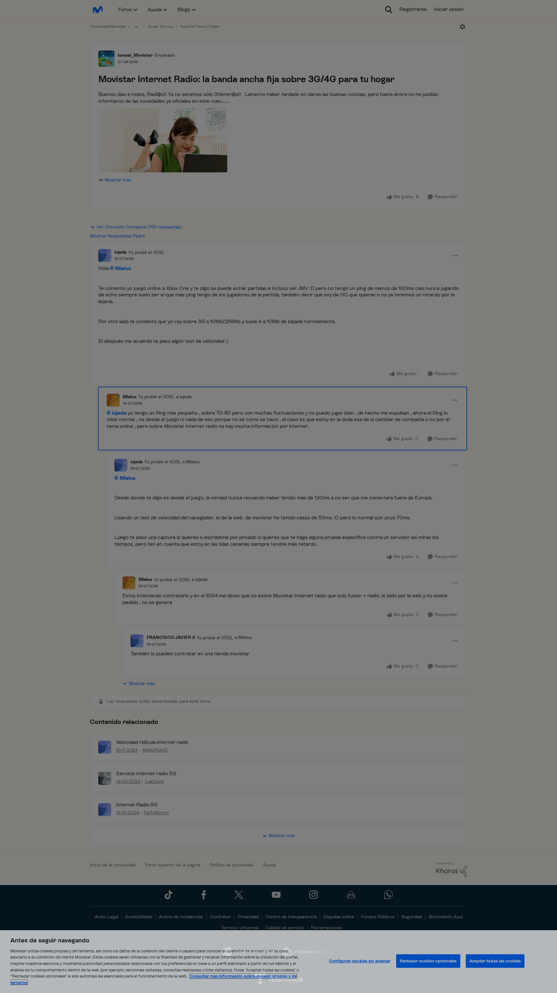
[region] (278, 961)
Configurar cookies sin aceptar (360, 961)
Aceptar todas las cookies (495, 961)
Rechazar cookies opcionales (428, 961)
